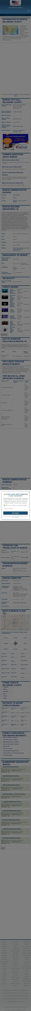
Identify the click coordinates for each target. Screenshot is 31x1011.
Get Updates (15, 513)
